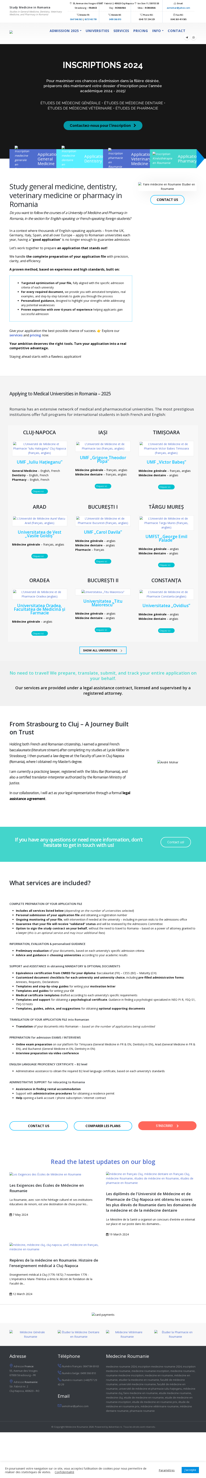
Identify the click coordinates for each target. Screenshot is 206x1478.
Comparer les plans (103, 1126)
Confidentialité (64, 1472)
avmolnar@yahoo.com (178, 7)
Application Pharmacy (188, 159)
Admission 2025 (64, 31)
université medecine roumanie (137, 1384)
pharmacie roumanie (142, 1411)
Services (121, 31)
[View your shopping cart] (192, 30)
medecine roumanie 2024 (121, 1366)
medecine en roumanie (159, 1375)
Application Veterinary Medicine (142, 159)
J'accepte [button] (190, 1470)
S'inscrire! (165, 1125)
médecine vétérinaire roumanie (160, 1406)
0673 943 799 (90, 19)
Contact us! (175, 842)
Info (156, 31)
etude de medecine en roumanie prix (154, 1402)
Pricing (140, 31)
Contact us (167, 199)
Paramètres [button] (167, 1470)
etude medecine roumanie (175, 1393)
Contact (176, 31)
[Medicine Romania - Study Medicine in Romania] (23, 33)
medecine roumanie (182, 1371)
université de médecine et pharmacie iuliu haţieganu (150, 1388)
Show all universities (100, 650)
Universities (97, 31)
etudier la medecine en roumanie (139, 1380)
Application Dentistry (95, 159)
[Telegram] (187, 37)
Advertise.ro (115, 1426)
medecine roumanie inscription (150, 1371)
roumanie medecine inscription (125, 1375)
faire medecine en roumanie (141, 1393)
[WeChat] (193, 37)
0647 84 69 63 (91, 1366)
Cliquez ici (38, 491)
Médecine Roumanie (76, 1426)
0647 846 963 (76, 19)
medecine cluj (114, 1397)
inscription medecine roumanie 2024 (160, 1366)
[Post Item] (54, 1174)
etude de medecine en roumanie (144, 1397)
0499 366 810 (115, 19)
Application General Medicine (48, 159)
